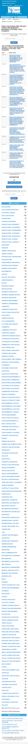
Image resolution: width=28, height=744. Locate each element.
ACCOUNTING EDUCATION (10, 210)
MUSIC (4, 579)
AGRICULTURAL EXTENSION (11, 233)
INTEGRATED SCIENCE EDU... (11, 517)
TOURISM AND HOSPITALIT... (11, 693)
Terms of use (20, 739)
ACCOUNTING (6, 207)
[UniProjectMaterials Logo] (14, 10)
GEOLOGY (5, 456)
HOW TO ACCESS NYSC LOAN (9, 724)
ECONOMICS (6, 365)
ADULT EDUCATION (8, 216)
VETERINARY (6, 699)
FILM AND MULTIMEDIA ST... (10, 421)
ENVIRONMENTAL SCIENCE (10, 412)
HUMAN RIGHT (6, 494)
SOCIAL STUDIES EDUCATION (11, 658)
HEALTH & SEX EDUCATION (10, 465)
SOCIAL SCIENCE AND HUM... (11, 655)
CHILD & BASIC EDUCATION (10, 312)
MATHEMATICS (6, 558)
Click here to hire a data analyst (14, 187)
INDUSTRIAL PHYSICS (8, 506)
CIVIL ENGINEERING (8, 321)
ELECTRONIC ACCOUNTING (10, 388)
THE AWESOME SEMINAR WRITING (10, 733)
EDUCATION (5, 371)
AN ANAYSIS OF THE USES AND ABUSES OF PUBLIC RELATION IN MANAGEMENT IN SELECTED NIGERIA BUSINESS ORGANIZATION (17, 131)
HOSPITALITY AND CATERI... (10, 488)
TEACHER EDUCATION (9, 682)
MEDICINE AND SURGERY (10, 573)
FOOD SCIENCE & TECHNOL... (11, 432)
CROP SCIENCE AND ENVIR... (11, 350)
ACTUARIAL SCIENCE (8, 213)
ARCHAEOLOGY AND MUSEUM (11, 257)
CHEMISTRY (5, 306)
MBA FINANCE (6, 564)
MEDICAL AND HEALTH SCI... (11, 570)
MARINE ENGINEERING (9, 547)
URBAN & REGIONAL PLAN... (11, 696)
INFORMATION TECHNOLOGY (11, 512)
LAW (3, 532)
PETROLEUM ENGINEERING (10, 588)
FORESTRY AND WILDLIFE (10, 435)
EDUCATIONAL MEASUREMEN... (12, 383)
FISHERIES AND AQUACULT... (11, 427)
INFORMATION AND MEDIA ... (11, 509)
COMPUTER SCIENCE (8, 333)
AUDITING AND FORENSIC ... (10, 265)
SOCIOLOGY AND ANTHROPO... (11, 661)
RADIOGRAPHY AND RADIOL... (11, 638)
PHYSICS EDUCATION (8, 599)
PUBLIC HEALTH (7, 623)
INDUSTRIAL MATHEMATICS (10, 503)
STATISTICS (5, 673)
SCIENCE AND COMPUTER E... (11, 643)
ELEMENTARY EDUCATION (10, 391)
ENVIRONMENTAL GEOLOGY (11, 409)
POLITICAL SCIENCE (8, 602)
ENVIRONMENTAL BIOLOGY (10, 403)
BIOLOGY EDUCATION (8, 277)
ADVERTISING (6, 218)
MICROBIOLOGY (7, 576)
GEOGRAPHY (6, 450)
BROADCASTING (7, 289)
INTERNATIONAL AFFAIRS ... (10, 520)
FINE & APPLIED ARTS (9, 424)
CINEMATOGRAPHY (8, 318)
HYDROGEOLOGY (7, 497)
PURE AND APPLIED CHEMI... (11, 632)
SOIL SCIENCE (6, 664)
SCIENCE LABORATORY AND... (11, 646)
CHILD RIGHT (6, 315)
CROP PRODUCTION (8, 347)
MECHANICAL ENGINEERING (11, 567)
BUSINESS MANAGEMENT (10, 301)
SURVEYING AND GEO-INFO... (11, 676)
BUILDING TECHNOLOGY (9, 292)
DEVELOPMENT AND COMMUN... (12, 359)
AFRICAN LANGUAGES (9, 221)
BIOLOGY (4, 274)
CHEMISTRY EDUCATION (9, 309)
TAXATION (5, 679)
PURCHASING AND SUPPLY (10, 629)
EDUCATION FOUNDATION (10, 374)
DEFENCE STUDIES (8, 356)
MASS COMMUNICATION (9, 553)
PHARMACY (5, 591)
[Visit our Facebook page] (11, 17)
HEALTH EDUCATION (8, 471)
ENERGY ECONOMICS (8, 394)
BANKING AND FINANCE (9, 268)
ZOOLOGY (5, 705)
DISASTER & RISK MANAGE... (11, 362)
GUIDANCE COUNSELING (9, 462)
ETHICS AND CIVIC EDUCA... (10, 418)
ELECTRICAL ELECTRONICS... (11, 385)
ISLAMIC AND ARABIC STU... (11, 526)
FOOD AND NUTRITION (9, 429)
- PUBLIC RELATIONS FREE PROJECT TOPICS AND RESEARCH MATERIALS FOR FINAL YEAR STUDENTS (14, 738)
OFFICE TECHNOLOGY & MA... (11, 585)
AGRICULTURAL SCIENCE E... (11, 242)
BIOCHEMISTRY (6, 271)
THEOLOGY (5, 690)
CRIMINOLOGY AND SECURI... (11, 345)
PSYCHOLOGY (6, 614)
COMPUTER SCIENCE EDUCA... (11, 336)
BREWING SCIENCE (8, 286)
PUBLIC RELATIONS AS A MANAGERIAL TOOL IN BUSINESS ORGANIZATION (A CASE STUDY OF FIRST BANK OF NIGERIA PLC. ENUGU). (17, 111)
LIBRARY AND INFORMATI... (10, 535)
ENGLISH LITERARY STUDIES (11, 400)
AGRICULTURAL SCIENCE (10, 239)
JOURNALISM (6, 529)
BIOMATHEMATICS (7, 280)
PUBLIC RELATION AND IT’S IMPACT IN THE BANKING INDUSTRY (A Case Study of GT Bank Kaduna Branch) (16, 155)
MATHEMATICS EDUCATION (10, 561)
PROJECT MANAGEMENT (9, 611)
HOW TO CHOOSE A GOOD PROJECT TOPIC (13, 730)
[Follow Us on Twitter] (13, 17)
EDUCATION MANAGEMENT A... (11, 377)
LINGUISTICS (6, 538)
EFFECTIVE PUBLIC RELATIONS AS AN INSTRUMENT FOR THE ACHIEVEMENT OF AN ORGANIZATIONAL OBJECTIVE (16, 58)
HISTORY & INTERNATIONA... (11, 479)
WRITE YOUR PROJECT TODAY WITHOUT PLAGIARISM (12, 721)
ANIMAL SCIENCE (7, 254)
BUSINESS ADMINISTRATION (11, 295)
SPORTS (4, 667)
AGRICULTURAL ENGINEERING (11, 230)
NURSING (5, 582)
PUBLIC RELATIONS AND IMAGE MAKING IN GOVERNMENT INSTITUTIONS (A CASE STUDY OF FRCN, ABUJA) (16, 147)
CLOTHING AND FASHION (10, 324)
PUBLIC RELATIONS (8, 626)
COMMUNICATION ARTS (9, 330)
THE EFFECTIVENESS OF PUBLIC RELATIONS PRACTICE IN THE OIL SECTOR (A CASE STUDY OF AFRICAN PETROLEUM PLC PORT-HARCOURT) (16, 164)
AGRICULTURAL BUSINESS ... (11, 224)
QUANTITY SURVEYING (9, 635)
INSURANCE (5, 514)
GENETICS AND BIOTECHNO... (11, 447)
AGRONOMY (5, 245)
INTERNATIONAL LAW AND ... (11, 523)
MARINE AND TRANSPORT (10, 541)
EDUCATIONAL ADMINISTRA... (11, 380)
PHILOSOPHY (6, 594)
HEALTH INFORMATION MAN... (11, 476)
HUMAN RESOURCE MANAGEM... (12, 491)
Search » (14, 42)
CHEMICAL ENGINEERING (10, 303)
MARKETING (5, 550)
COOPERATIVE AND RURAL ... (11, 339)
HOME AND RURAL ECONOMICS (12, 482)
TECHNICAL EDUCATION (9, 684)
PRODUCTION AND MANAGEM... (12, 608)
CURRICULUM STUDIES (9, 353)
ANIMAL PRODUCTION (9, 251)
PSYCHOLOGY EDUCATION (10, 617)
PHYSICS (4, 597)
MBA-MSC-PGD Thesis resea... (11, 708)
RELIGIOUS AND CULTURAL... (11, 641)
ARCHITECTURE (7, 259)
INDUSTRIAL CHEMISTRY (9, 500)
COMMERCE (5, 327)
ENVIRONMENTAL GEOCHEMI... (11, 406)
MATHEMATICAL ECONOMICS (11, 555)
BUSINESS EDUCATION (9, 298)
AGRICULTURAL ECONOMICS (11, 227)
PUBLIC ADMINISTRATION (10, 620)
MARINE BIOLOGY (7, 544)
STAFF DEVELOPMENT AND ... (11, 670)
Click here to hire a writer (14, 182)
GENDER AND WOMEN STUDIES (12, 444)
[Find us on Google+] (16, 17)
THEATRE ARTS (7, 687)
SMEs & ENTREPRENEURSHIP (11, 652)
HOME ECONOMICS (8, 485)
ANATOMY (5, 248)
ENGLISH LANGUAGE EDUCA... (11, 397)
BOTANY (4, 283)
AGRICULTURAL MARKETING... (11, 236)
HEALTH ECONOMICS (8, 468)
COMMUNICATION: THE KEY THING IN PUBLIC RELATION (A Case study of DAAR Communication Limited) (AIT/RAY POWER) (17, 139)
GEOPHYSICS (6, 459)
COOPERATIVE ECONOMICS (10, 342)
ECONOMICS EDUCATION (10, 368)
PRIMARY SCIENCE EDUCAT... (11, 605)
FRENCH (4, 438)
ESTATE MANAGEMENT (9, 415)
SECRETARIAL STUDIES (9, 649)
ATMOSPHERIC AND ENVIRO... (11, 262)
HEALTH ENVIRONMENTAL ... (11, 473)
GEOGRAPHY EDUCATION (10, 453)
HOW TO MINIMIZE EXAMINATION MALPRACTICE (10, 727)
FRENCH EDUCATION (8, 441)
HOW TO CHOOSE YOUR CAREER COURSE (12, 718)
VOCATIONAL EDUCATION (10, 702)
